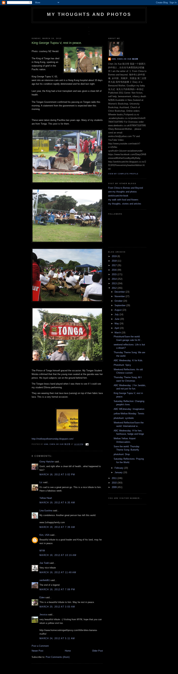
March (118, 332)
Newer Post (37, 650)
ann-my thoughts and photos (122, 191)
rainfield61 (44, 580)
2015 (114, 274)
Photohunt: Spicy (122, 365)
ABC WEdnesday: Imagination (129, 409)
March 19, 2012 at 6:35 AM (57, 502)
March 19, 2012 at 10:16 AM (57, 555)
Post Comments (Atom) (58, 657)
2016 (114, 270)
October (119, 301)
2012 (114, 288)
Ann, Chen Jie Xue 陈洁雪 (57, 444)
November (120, 296)
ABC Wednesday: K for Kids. (128, 360)
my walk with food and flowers (123, 199)
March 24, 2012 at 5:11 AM (57, 638)
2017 (114, 265)
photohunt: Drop (122, 454)
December (120, 291)
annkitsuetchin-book (118, 195)
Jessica (43, 614)
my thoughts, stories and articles (124, 203)
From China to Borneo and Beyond (125, 188)
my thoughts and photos (89, 14)
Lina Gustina (45, 510)
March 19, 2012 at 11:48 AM (57, 572)
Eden (42, 597)
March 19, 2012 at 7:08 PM (57, 589)
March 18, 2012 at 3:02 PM (57, 474)
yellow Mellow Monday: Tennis (129, 413)
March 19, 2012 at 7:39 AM (57, 527)
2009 (114, 487)
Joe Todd (44, 563)
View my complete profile (123, 174)
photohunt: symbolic (124, 418)
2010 (114, 482)
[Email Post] (86, 444)
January (119, 472)
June (117, 319)
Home (68, 650)
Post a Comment (40, 646)
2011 (114, 478)
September (120, 305)
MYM (42, 550)
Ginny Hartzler (46, 461)
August (118, 310)
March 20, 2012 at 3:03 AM (57, 606)
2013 (114, 283)
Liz (40, 482)
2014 (114, 279)
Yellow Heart (45, 498)
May (117, 323)
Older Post (97, 650)
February (119, 468)
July (117, 314)
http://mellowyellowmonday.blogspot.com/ (53, 438)
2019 (114, 256)
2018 (114, 260)
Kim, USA (44, 535)
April (117, 328)
